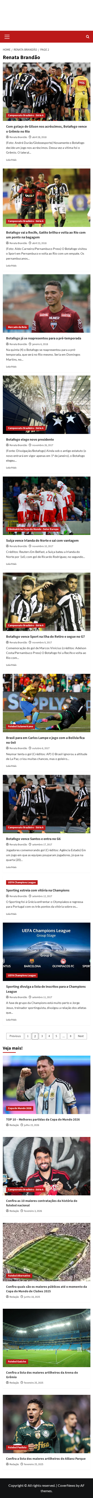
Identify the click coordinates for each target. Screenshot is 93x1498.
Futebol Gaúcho (17, 1361)
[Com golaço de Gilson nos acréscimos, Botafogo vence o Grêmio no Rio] (46, 92)
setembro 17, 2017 (42, 844)
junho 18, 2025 (32, 1297)
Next (81, 1036)
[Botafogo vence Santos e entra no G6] (46, 804)
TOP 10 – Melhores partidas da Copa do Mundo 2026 (43, 1119)
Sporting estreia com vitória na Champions (37, 890)
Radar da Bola (46, 13)
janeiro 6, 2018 (40, 344)
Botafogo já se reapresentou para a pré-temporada (43, 338)
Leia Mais (11, 159)
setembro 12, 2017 (42, 896)
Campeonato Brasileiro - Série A (25, 115)
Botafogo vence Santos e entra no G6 (33, 839)
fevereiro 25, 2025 (33, 1383)
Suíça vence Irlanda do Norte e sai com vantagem (42, 540)
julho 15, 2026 (31, 1125)
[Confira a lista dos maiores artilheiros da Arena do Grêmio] (46, 1338)
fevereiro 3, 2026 (33, 1211)
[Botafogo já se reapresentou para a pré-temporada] (46, 303)
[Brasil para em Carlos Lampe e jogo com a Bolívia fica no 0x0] (46, 703)
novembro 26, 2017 (42, 445)
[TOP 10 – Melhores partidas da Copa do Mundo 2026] (46, 1085)
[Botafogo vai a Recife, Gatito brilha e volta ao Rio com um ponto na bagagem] (46, 198)
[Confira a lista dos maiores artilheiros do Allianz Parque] (46, 1424)
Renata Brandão (18, 137)
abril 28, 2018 (39, 137)
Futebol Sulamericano (20, 726)
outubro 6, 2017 (41, 748)
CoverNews (66, 1485)
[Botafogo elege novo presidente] (46, 405)
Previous (15, 1036)
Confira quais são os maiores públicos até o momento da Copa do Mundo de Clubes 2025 (46, 1289)
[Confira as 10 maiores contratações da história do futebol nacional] (46, 1166)
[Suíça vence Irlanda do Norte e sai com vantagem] (46, 506)
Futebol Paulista (17, 1447)
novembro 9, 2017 (42, 642)
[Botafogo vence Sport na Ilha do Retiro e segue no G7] (46, 602)
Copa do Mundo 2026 (19, 1108)
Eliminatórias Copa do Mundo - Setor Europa (33, 529)
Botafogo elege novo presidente (30, 439)
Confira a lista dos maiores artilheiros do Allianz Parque (46, 1458)
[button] (7, 36)
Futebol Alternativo (19, 1276)
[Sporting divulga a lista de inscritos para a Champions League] (46, 952)
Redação (14, 1125)
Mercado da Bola (17, 327)
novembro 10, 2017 (42, 546)
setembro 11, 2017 (42, 997)
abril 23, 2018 (39, 243)
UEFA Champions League (22, 882)
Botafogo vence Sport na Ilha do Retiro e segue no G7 (45, 636)
